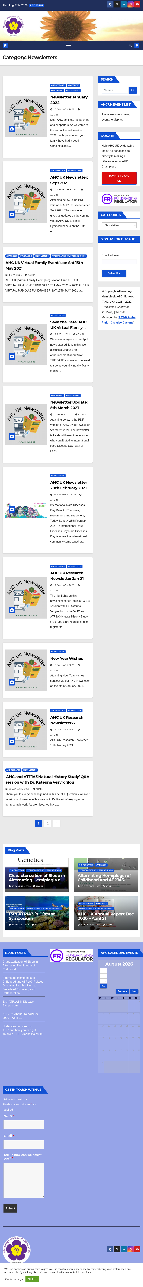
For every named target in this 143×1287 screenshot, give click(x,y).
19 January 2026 (21, 886)
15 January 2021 (19, 789)
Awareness (73, 85)
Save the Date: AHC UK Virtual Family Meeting (68, 328)
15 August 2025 (21, 925)
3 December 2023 (91, 925)
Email (8, 1135)
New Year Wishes (66, 658)
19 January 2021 (64, 585)
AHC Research (58, 85)
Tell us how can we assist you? (22, 1156)
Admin (32, 275)
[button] (130, 45)
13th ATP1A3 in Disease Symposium (32, 916)
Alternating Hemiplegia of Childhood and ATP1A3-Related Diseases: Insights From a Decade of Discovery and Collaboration (23, 985)
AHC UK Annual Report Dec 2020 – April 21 (106, 916)
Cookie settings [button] (14, 1279)
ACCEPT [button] (32, 1279)
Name (8, 1115)
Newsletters (73, 90)
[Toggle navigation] (68, 45)
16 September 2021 (66, 189)
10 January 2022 (64, 109)
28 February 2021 (65, 494)
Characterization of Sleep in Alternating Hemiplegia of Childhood (37, 880)
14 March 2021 (63, 414)
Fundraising (57, 90)
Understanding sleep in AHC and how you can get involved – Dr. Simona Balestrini (23, 1030)
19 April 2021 (62, 334)
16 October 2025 (91, 886)
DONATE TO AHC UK (119, 178)
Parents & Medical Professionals (69, 256)
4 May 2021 (16, 275)
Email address (110, 255)
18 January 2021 (64, 729)
